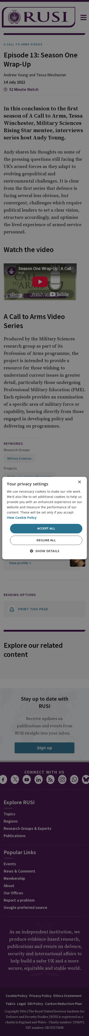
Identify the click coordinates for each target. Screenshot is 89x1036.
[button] (44, 551)
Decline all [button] (46, 540)
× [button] (79, 482)
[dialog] (44, 518)
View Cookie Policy (22, 518)
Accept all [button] (46, 529)
